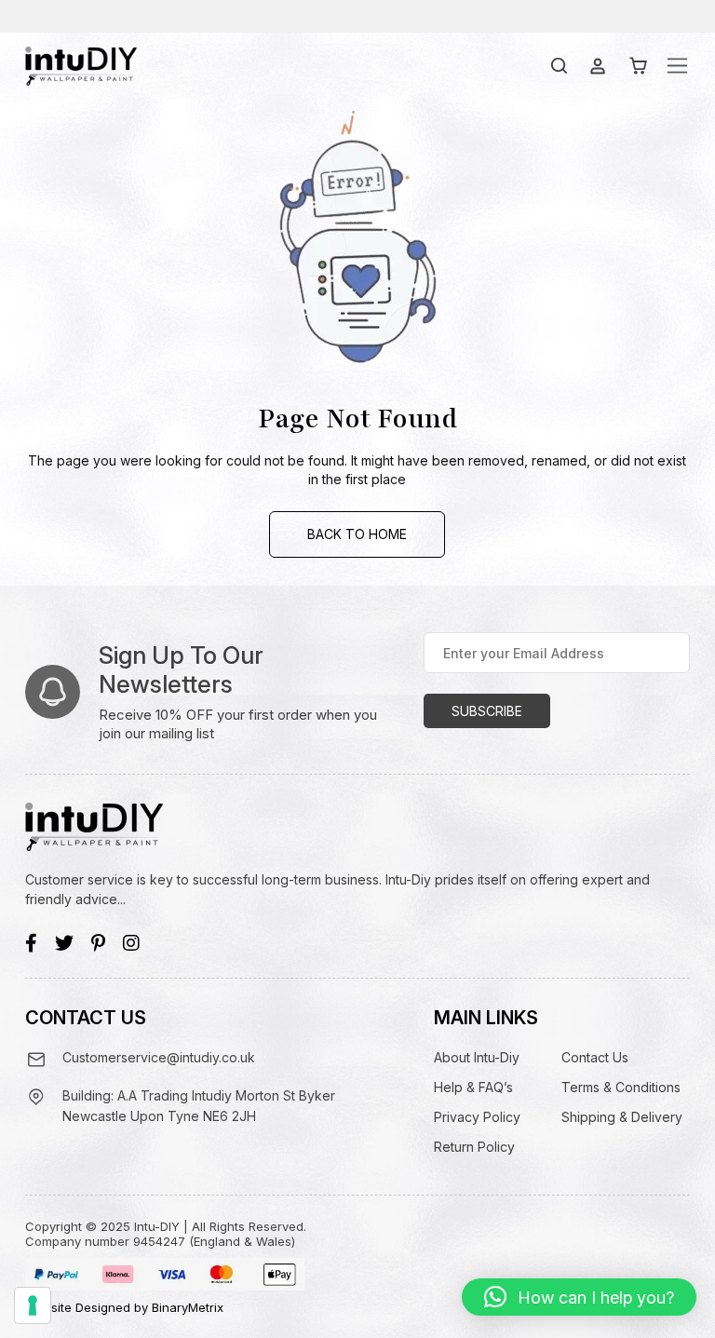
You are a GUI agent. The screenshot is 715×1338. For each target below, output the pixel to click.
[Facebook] (31, 943)
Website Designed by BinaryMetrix (124, 1307)
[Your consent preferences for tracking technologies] (32, 1305)
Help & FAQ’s (473, 1087)
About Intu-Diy (476, 1057)
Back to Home (357, 534)
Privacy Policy (477, 1117)
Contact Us (594, 1057)
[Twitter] (64, 943)
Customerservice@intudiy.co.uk (158, 1057)
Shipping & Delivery (621, 1117)
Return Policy (474, 1147)
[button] (579, 1297)
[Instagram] (131, 943)
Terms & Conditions (621, 1087)
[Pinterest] (98, 943)
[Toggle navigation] (677, 65)
